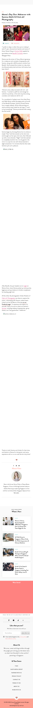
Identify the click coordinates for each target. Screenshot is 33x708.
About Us (16, 686)
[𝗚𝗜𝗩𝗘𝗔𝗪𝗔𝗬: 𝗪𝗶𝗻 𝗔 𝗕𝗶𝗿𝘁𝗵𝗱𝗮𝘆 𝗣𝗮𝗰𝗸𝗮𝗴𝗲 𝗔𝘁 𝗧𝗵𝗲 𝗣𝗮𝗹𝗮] (8, 598)
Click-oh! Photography (8, 298)
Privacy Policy (16, 676)
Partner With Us (16, 672)
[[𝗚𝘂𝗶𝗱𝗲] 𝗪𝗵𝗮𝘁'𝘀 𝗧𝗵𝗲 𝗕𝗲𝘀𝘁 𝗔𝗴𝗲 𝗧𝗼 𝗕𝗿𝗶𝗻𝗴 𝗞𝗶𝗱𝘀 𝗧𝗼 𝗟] (8, 589)
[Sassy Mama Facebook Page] (9, 620)
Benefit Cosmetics (17, 53)
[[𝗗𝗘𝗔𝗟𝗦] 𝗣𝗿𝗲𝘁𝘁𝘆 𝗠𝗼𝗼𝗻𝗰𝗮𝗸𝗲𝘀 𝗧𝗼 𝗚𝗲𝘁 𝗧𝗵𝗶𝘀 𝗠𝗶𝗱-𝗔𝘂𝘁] (24, 589)
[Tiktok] (18, 620)
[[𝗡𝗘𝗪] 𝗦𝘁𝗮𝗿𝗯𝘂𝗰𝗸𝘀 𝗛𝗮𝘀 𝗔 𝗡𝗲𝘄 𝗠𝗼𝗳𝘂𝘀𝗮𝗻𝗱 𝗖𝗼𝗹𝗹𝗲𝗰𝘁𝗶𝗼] (24, 598)
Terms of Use (16, 683)
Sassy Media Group (16, 669)
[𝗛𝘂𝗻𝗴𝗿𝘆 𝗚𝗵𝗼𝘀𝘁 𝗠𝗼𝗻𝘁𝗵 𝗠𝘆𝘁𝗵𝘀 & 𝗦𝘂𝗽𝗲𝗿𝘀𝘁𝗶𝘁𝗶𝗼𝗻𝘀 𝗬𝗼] (24, 607)
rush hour (21, 705)
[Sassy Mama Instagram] (13, 620)
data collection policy (10, 639)
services (4, 308)
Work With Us (16, 689)
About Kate (16, 468)
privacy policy (22, 637)
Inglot (25, 286)
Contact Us (16, 679)
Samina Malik (19, 51)
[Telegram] (23, 620)
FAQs (16, 666)
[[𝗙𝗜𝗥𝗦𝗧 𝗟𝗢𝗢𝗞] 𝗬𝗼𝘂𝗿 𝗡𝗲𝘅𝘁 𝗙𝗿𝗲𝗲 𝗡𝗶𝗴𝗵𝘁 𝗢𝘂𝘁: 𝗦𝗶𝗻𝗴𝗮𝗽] (8, 607)
